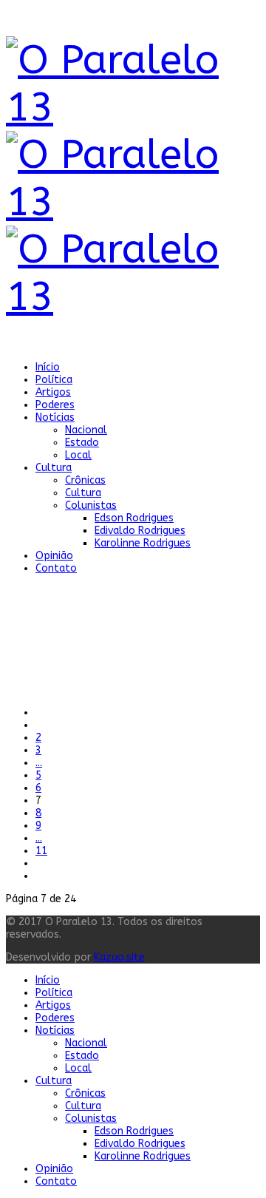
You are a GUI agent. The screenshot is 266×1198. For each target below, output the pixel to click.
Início (47, 367)
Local (78, 455)
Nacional (86, 430)
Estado (82, 442)
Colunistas (91, 505)
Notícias (55, 417)
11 (41, 851)
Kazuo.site (119, 957)
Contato (56, 568)
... (38, 763)
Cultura (53, 467)
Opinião (54, 555)
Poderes (55, 405)
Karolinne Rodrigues (143, 543)
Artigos (53, 392)
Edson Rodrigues (134, 518)
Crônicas (85, 480)
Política (53, 379)
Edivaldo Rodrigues (140, 530)
